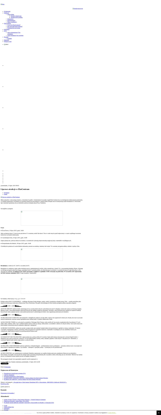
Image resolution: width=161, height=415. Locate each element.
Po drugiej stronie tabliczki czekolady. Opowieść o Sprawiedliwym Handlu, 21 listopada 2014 (29, 402)
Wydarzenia (7, 367)
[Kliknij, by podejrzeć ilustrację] (10, 197)
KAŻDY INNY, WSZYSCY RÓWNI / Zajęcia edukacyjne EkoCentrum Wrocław (26, 378)
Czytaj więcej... (112, 412)
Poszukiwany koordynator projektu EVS (15, 373)
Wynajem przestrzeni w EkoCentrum (14, 376)
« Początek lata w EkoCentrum (21, 382)
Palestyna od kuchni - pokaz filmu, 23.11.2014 (16, 401)
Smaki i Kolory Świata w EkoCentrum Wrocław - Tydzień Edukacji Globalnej (25, 399)
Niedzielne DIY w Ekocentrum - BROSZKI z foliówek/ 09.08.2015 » (48, 382)
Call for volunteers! (9, 375)
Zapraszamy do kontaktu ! (8, 393)
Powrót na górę (5, 384)
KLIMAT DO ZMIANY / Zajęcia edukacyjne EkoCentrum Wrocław (22, 379)
